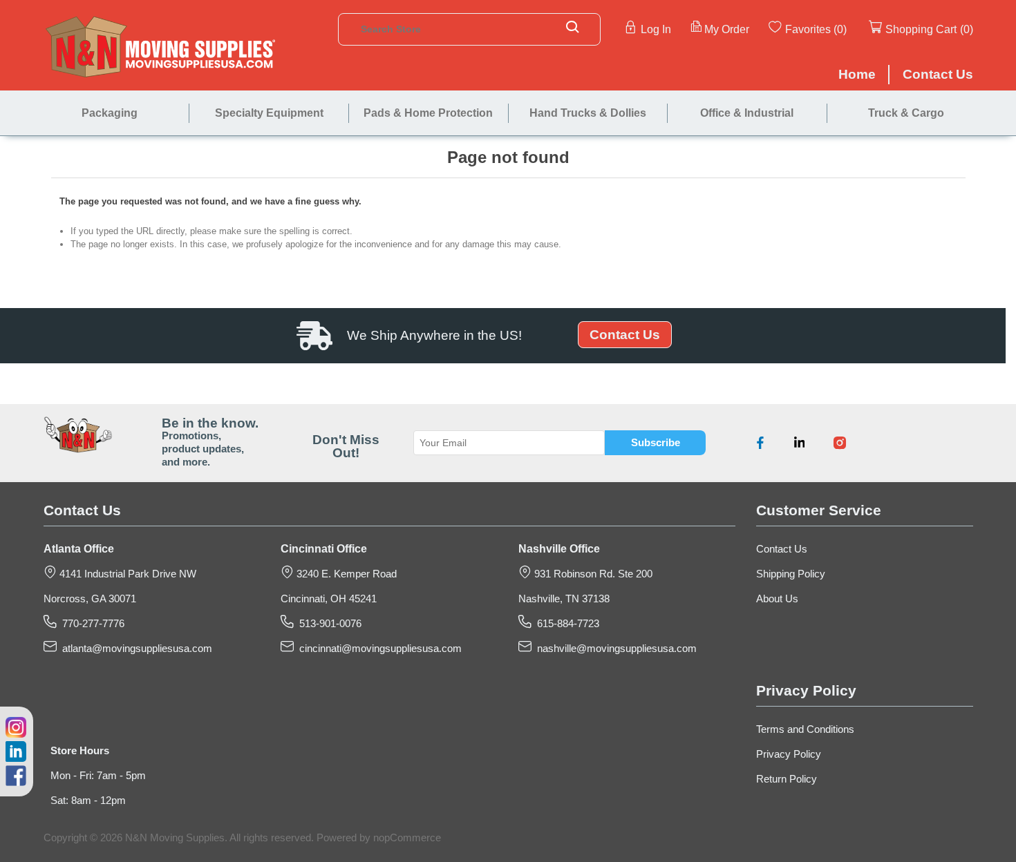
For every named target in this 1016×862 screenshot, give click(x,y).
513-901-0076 (327, 623)
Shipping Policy (790, 574)
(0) (840, 29)
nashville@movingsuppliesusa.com (614, 648)
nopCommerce (407, 837)
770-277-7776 (90, 623)
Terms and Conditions (805, 729)
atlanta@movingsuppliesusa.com (134, 648)
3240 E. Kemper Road (345, 574)
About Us (777, 598)
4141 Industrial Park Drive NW (126, 574)
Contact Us (625, 334)
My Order (726, 29)
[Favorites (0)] (848, 29)
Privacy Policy (788, 754)
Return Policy (786, 779)
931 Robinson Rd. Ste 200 (591, 574)
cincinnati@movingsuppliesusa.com (378, 648)
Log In (656, 29)
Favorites (808, 29)
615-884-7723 (565, 623)
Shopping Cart (921, 29)
